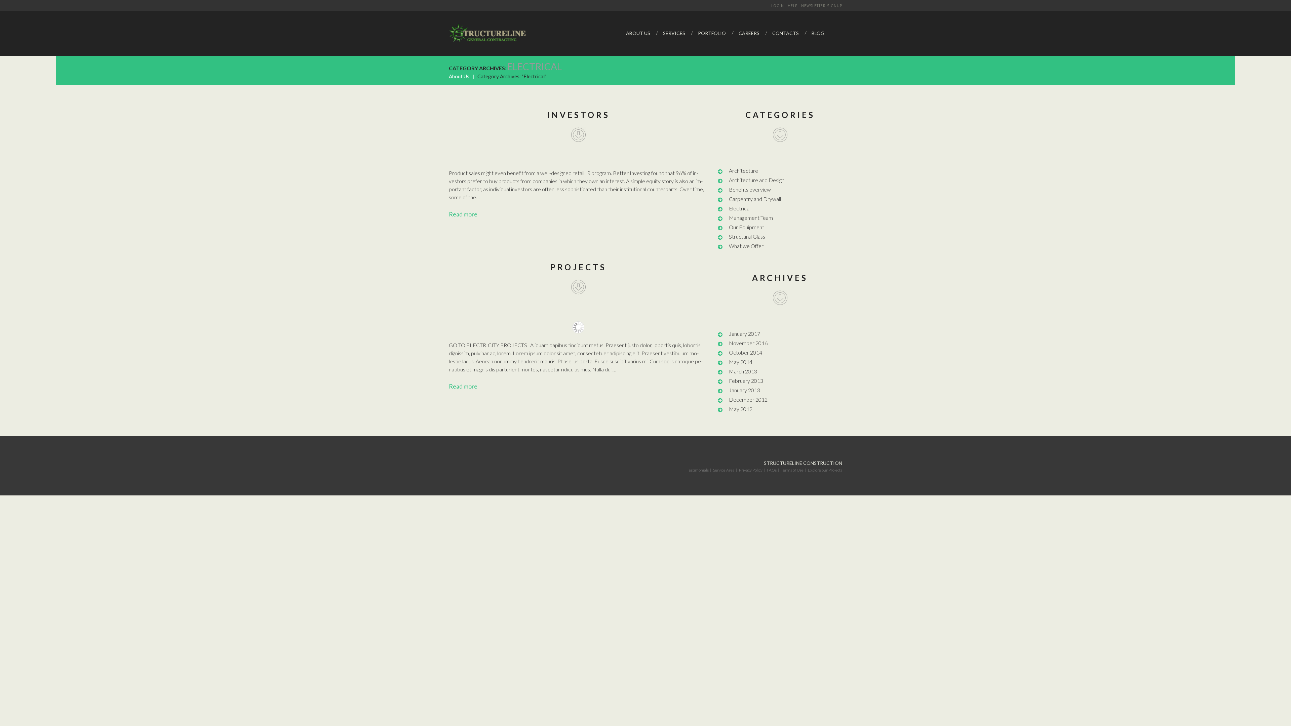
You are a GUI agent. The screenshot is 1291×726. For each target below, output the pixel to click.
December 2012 (748, 399)
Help (792, 5)
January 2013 (744, 390)
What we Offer (746, 246)
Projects (578, 267)
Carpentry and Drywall (755, 199)
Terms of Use (792, 470)
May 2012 (740, 409)
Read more (463, 214)
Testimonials (698, 470)
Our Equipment (746, 227)
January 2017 (744, 333)
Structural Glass (747, 236)
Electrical (739, 208)
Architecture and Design (756, 180)
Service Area (724, 470)
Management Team (751, 217)
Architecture (743, 170)
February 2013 (746, 380)
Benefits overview (750, 189)
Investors (578, 115)
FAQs (772, 470)
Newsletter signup (821, 5)
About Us (459, 76)
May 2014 (740, 362)
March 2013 (743, 371)
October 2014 (745, 352)
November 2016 (748, 343)
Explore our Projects (825, 470)
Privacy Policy (750, 470)
